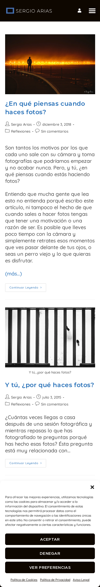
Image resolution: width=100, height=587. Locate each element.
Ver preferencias (50, 567)
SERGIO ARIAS (34, 11)
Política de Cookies (24, 580)
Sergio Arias (21, 124)
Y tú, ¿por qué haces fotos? (49, 385)
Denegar (50, 553)
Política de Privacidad (55, 580)
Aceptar (50, 539)
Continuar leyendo (27, 286)
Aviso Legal (81, 580)
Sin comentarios (54, 131)
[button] (92, 487)
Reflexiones (21, 131)
